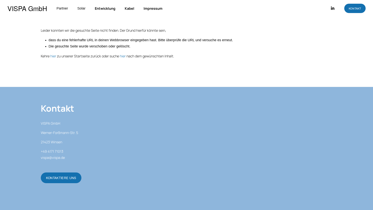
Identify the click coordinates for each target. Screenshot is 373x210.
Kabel (129, 8)
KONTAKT (355, 8)
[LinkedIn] (332, 8)
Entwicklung (105, 8)
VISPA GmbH (27, 8)
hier (53, 56)
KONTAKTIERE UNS (61, 178)
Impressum (153, 8)
